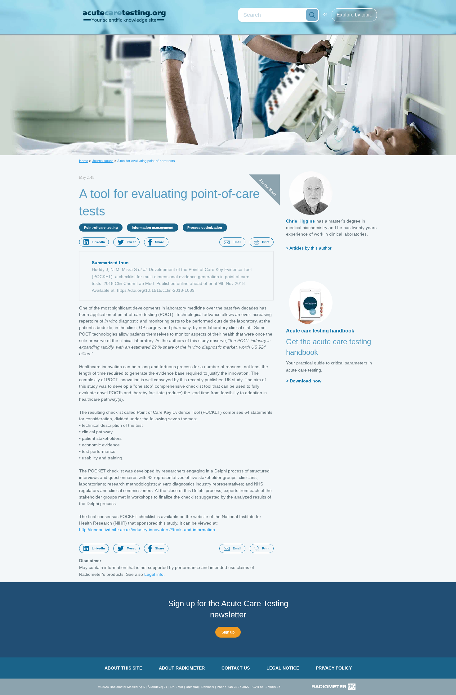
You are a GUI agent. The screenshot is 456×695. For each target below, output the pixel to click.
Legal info (153, 574)
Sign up (228, 632)
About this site (123, 668)
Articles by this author (310, 248)
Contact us (235, 668)
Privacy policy (334, 668)
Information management (152, 227)
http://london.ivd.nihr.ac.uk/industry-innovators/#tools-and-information (147, 529)
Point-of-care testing (101, 227)
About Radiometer (182, 668)
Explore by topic (354, 14)
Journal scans (103, 161)
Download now (305, 380)
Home (83, 161)
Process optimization (204, 227)
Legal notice (282, 668)
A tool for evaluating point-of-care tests (146, 161)
